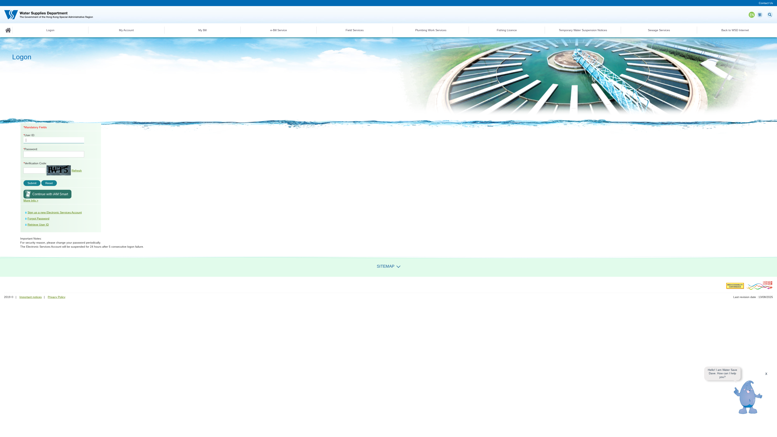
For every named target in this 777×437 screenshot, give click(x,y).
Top (771, 431)
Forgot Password (38, 218)
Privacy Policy (56, 297)
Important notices (30, 297)
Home (8, 30)
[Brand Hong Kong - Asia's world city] (759, 285)
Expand (398, 266)
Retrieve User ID (38, 224)
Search (770, 15)
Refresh (77, 170)
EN (752, 15)
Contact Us (766, 3)
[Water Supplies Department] (48, 14)
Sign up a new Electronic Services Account (55, 212)
